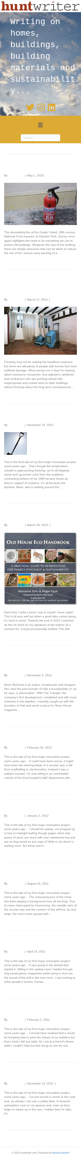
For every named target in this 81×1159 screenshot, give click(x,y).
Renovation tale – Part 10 (39, 807)
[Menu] (40, 125)
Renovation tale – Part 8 (37, 943)
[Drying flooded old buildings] (40, 330)
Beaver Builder (61, 1152)
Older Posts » (68, 1140)
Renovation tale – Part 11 (39, 739)
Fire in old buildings (31, 166)
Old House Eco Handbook (40, 516)
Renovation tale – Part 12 (39, 416)
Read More (11, 259)
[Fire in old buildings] (40, 203)
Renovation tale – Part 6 (37, 1075)
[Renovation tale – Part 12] (15, 443)
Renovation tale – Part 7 (37, 1011)
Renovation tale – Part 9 (37, 875)
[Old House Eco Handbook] (40, 568)
